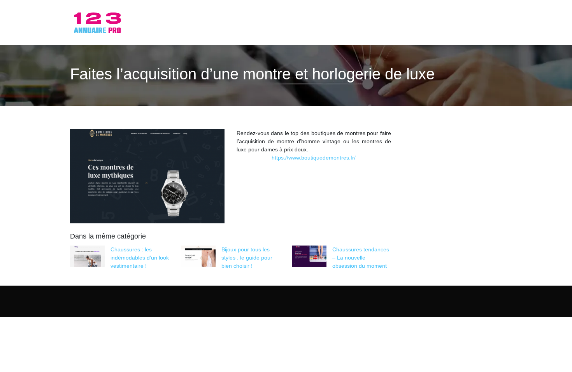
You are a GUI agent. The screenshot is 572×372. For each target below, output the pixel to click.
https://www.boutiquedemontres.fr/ (314, 157)
